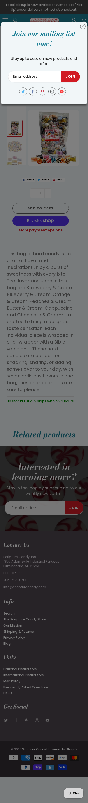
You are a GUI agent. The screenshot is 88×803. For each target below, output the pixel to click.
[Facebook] (33, 91)
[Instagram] (52, 91)
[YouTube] (62, 91)
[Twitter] (23, 91)
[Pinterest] (42, 91)
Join (70, 76)
